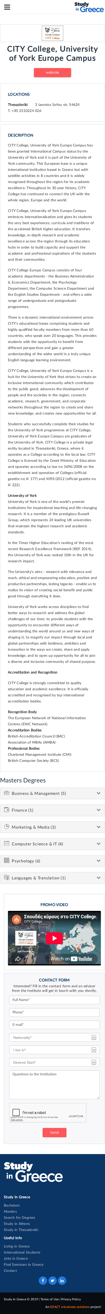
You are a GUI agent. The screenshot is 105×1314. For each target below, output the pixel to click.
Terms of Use (50, 1299)
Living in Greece (17, 1246)
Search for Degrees (19, 1218)
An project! (73, 1306)
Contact (10, 1271)
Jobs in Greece (16, 1258)
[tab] (52, 793)
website (52, 72)
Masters (10, 1211)
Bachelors (12, 1205)
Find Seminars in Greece (23, 1265)
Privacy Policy (71, 1299)
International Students (22, 1252)
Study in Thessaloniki (21, 1230)
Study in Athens (17, 1224)
